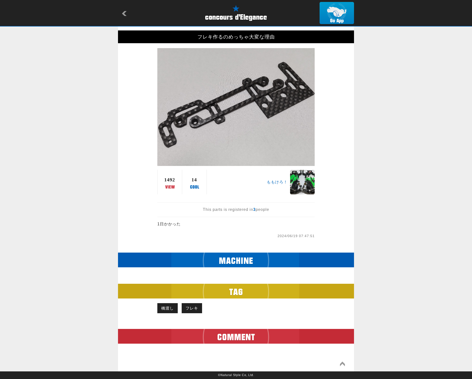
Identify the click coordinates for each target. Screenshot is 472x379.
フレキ (192, 308)
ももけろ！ (277, 182)
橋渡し (167, 308)
